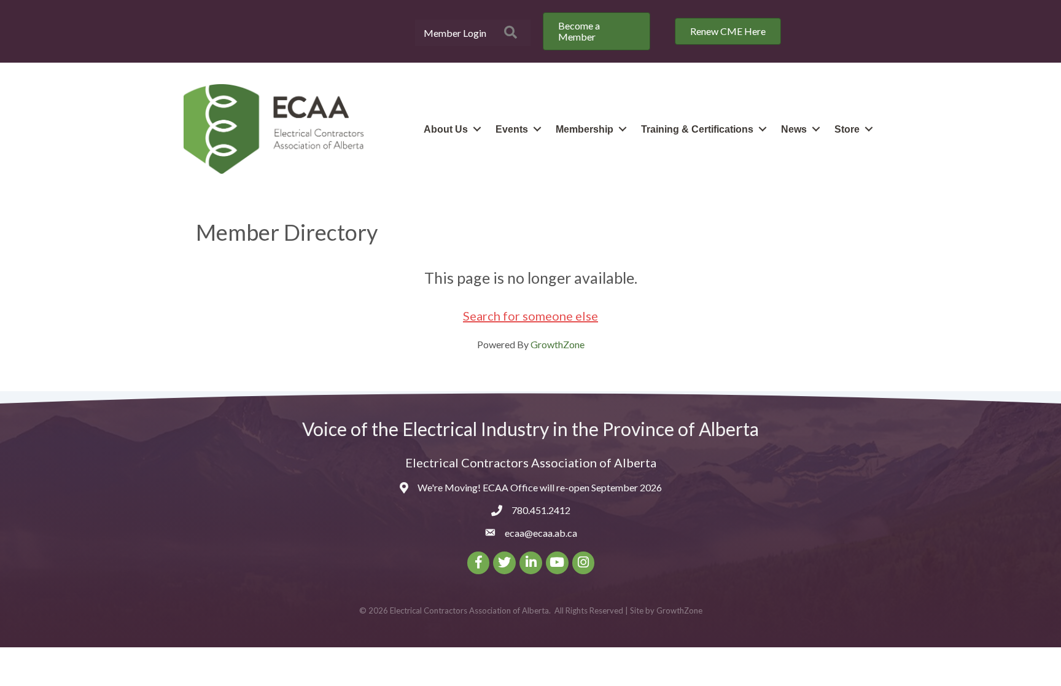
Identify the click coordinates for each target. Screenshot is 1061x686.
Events (512, 129)
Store (847, 129)
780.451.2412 (540, 510)
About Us (446, 129)
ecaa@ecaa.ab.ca (541, 533)
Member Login (455, 33)
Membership (584, 129)
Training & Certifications (697, 129)
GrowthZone (557, 344)
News (794, 129)
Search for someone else (530, 315)
